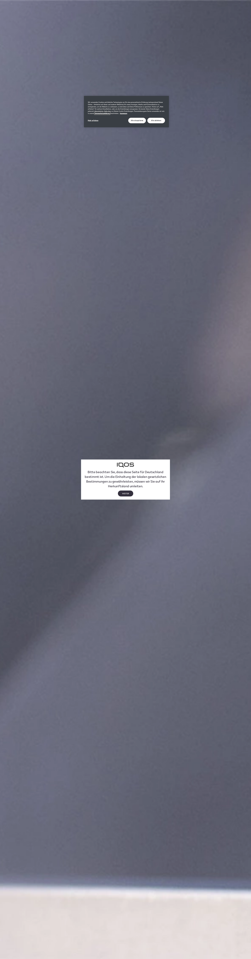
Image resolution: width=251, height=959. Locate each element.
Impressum (123, 113)
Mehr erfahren (93, 120)
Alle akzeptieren (137, 120)
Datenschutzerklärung (102, 113)
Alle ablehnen (156, 120)
